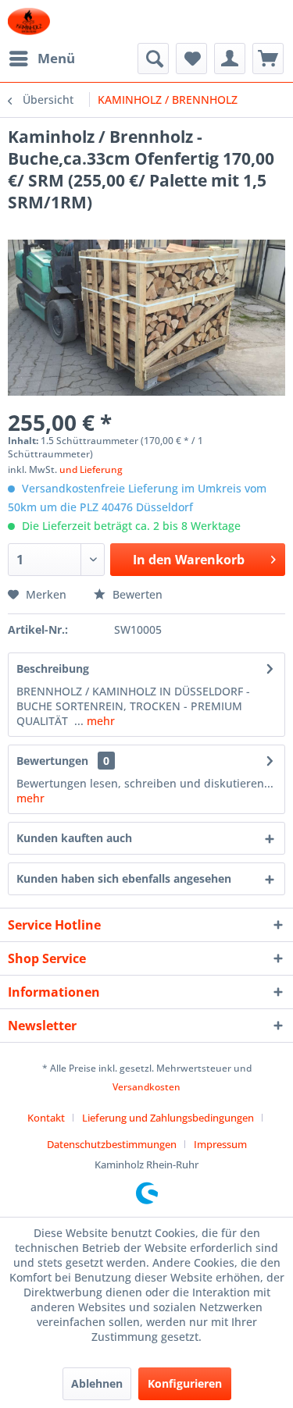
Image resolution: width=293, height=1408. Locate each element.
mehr (99, 720)
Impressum (220, 1144)
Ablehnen (97, 1383)
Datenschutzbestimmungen (112, 1144)
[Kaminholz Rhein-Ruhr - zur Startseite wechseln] (29, 21)
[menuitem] (41, 58)
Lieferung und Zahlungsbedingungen (168, 1118)
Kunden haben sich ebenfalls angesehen (123, 878)
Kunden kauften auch (74, 837)
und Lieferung (91, 469)
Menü (56, 58)
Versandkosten (146, 1086)
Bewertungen (52, 760)
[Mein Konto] (229, 58)
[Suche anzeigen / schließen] (153, 58)
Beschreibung (52, 668)
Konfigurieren (185, 1383)
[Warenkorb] (268, 58)
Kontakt (46, 1118)
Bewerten (136, 594)
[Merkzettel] (191, 58)
